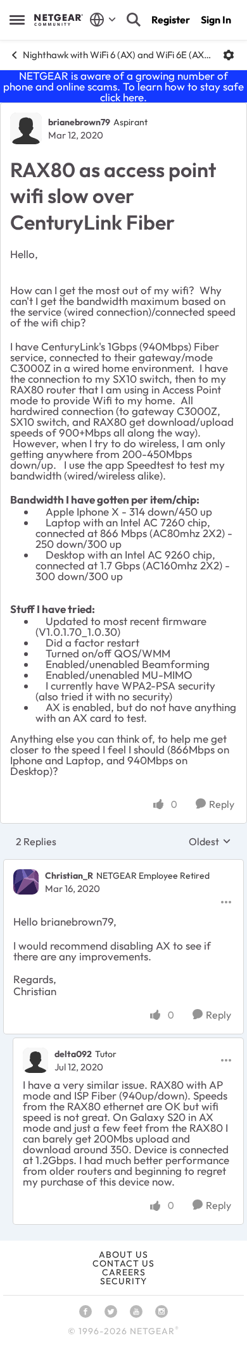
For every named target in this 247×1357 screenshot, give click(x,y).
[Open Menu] (229, 55)
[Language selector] (103, 19)
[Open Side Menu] (17, 19)
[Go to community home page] (58, 19)
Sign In (216, 19)
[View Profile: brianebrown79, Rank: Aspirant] (26, 128)
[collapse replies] (123, 865)
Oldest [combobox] (210, 841)
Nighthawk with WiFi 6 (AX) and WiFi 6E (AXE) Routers (118, 55)
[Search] (133, 19)
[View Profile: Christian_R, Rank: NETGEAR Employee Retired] (26, 882)
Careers (124, 1272)
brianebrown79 (79, 122)
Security (123, 1281)
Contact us (123, 1263)
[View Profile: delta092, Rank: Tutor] (35, 1060)
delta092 (73, 1054)
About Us (123, 1254)
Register (170, 19)
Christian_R (69, 875)
